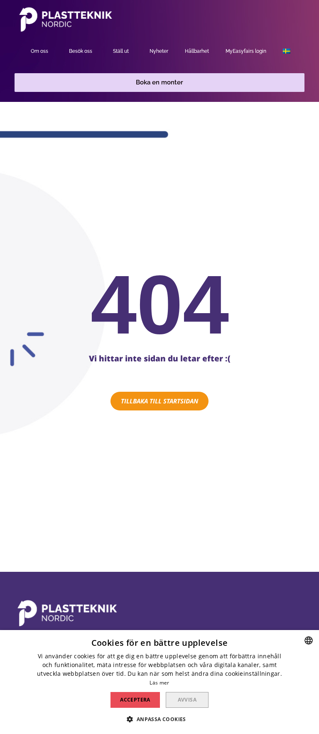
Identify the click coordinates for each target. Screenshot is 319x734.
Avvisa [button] (187, 699)
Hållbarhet (197, 51)
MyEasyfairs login (246, 51)
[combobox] (308, 640)
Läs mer (159, 682)
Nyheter (159, 51)
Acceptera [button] (135, 699)
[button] (159, 82)
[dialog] (159, 682)
